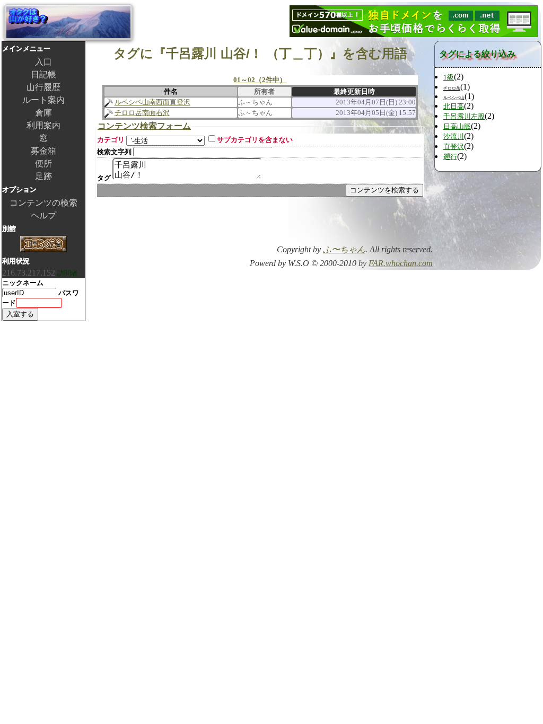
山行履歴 (43, 87)
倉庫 (43, 112)
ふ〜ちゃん (344, 249)
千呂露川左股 (464, 116)
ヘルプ (43, 215)
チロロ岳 (451, 88)
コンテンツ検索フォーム (144, 125)
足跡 (43, 176)
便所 (43, 163)
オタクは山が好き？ (68, 22)
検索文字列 (114, 152)
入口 (43, 61)
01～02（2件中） (259, 80)
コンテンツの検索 (43, 202)
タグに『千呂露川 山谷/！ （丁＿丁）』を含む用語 (260, 53)
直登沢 (453, 147)
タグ (104, 178)
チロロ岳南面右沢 (142, 113)
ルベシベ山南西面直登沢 (152, 102)
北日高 (453, 106)
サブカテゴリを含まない (255, 140)
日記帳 (43, 74)
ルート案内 (43, 99)
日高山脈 (457, 126)
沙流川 (453, 136)
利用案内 (43, 125)
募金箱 (43, 150)
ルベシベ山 (454, 97)
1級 (448, 77)
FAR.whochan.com (401, 263)
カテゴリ (111, 140)
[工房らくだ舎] (43, 245)
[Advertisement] (309, 225)
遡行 (450, 157)
